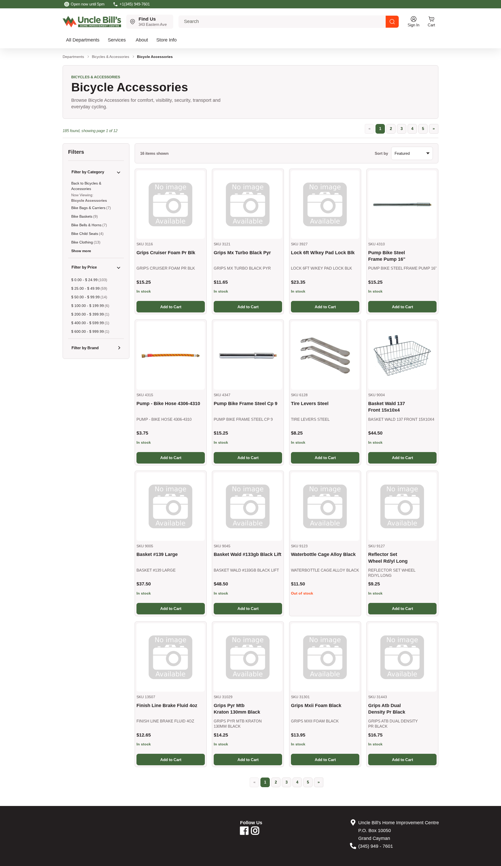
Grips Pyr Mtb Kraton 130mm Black (237, 709)
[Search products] (392, 22)
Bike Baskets (81, 216)
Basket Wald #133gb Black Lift (247, 554)
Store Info (166, 40)
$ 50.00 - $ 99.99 (85, 297)
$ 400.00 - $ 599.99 (87, 323)
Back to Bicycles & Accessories (86, 186)
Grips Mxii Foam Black (316, 705)
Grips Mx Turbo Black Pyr (242, 252)
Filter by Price (84, 267)
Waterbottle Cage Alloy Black (323, 554)
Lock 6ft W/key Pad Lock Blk (323, 252)
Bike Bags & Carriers (88, 208)
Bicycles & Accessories (110, 57)
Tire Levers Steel (310, 403)
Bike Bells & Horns (86, 225)
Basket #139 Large (157, 554)
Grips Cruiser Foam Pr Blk (165, 252)
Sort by (381, 153)
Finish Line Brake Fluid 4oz (166, 705)
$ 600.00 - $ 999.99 (87, 331)
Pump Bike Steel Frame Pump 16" (386, 256)
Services (117, 40)
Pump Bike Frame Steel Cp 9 (245, 403)
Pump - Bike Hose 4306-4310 (168, 403)
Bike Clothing (82, 242)
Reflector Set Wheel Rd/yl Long (388, 558)
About (142, 40)
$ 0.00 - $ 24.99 (84, 280)
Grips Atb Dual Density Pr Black (386, 709)
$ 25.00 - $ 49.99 (85, 288)
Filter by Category (87, 172)
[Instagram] (255, 832)
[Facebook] (244, 832)
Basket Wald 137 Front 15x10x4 (386, 407)
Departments (73, 57)
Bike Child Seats (84, 234)
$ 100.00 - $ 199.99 (87, 306)
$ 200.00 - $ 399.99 (87, 314)
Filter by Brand (85, 348)
